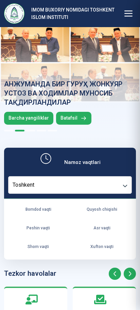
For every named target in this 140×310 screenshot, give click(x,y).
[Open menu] (128, 13)
